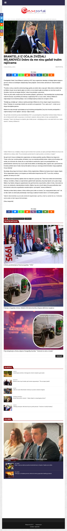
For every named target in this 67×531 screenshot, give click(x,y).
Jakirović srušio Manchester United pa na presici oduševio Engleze (29, 389)
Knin (9, 218)
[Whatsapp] (21, 75)
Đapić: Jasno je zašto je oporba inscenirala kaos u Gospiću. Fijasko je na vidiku (33, 465)
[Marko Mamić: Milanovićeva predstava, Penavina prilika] (33, 442)
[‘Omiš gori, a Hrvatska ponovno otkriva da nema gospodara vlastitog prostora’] (9, 475)
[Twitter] (1, 18)
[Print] (51, 75)
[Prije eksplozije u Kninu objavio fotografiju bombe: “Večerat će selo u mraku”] (33, 330)
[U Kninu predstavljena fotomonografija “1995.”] (33, 244)
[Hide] (0, 37)
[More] (1, 34)
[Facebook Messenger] (15, 75)
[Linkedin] (39, 75)
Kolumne (17, 463)
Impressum (39, 524)
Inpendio (37, 526)
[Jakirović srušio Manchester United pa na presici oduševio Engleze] (8, 391)
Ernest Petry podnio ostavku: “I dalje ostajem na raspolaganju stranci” (29, 398)
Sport (14, 388)
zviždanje (28, 218)
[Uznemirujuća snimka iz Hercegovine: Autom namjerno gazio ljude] (8, 374)
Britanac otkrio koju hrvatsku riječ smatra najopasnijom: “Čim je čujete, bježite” (31, 381)
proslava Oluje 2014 (18, 218)
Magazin (15, 379)
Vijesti (8, 19)
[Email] (45, 75)
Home (5, 19)
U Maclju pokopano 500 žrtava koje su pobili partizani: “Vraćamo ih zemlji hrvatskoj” (33, 406)
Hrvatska (13, 19)
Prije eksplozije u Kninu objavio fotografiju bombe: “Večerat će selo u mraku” (28, 351)
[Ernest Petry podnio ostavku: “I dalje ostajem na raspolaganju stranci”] (8, 399)
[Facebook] (9, 75)
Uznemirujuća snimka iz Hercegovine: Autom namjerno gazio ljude (28, 373)
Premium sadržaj (17, 396)
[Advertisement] (33, 137)
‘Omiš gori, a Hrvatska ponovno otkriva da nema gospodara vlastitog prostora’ (33, 473)
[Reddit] (27, 75)
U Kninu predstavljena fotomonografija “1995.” (19, 265)
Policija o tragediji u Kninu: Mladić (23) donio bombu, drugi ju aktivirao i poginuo (29, 308)
